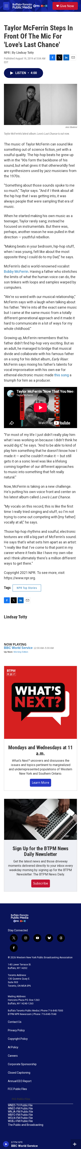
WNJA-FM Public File (20, 1111)
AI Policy (13, 1047)
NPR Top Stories (27, 587)
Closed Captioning (19, 1072)
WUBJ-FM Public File (20, 1121)
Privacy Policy (16, 1030)
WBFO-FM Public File (20, 1114)
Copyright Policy (18, 1038)
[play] (6, 1144)
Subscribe (40, 883)
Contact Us (14, 1021)
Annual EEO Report (19, 1081)
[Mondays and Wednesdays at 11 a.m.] (40, 702)
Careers (13, 1055)
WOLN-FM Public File (20, 1118)
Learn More (40, 782)
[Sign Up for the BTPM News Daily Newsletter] (40, 819)
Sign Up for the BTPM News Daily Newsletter (40, 851)
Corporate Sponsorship (22, 1064)
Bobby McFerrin (16, 271)
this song (61, 375)
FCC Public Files (17, 1089)
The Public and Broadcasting (25, 1124)
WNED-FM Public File (20, 1108)
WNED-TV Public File (20, 1105)
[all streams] (76, 1144)
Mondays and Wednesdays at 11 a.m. (40, 750)
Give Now (67, 6)
